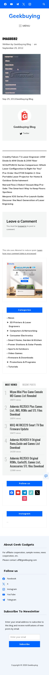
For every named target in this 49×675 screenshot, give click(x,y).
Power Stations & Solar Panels (25, 344)
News (11, 317)
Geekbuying (24, 15)
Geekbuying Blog (22, 44)
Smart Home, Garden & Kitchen (25, 340)
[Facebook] (5, 4)
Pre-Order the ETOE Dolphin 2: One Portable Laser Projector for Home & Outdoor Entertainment (22, 177)
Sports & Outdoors (18, 349)
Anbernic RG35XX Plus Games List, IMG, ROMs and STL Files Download (26, 410)
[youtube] (11, 4)
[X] (23, 4)
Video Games (15, 353)
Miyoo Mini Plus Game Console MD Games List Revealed (26, 394)
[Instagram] (17, 4)
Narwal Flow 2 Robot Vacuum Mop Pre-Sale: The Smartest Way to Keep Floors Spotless (23, 188)
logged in (22, 226)
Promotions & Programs (23, 362)
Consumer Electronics (21, 335)
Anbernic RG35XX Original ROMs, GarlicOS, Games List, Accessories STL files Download (27, 462)
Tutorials (13, 366)
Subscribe (24, 644)
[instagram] (29, 4)
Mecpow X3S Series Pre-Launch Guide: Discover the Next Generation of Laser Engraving (23, 200)
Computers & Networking (23, 330)
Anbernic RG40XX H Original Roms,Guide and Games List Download (25, 443)
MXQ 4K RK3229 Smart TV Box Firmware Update (27, 427)
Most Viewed (11, 384)
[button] (24, 26)
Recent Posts (29, 384)
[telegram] (24, 492)
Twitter (26, 133)
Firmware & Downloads (20, 357)
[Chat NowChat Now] (46, 475)
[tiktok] (31, 492)
